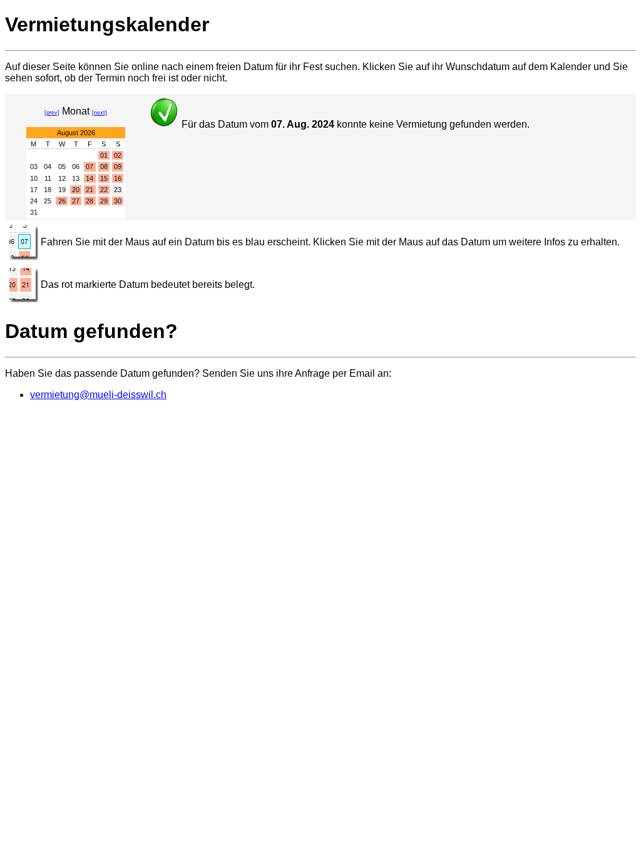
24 (34, 201)
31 (34, 212)
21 (89, 189)
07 (89, 166)
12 (62, 178)
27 (75, 201)
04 (47, 166)
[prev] (51, 113)
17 (34, 189)
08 (104, 166)
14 (89, 178)
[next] (99, 113)
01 (104, 155)
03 (34, 166)
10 (34, 178)
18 (47, 189)
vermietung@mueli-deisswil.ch (98, 394)
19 (62, 189)
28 (89, 201)
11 (47, 178)
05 (62, 166)
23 (117, 189)
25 (47, 201)
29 (104, 201)
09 (117, 166)
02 (117, 155)
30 (117, 201)
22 (104, 189)
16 (117, 178)
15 (104, 178)
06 (75, 166)
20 (75, 189)
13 (75, 178)
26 (62, 201)
